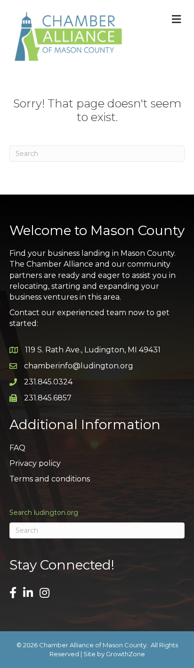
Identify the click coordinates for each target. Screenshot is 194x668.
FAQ (17, 447)
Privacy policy (35, 463)
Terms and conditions (49, 478)
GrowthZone (125, 654)
